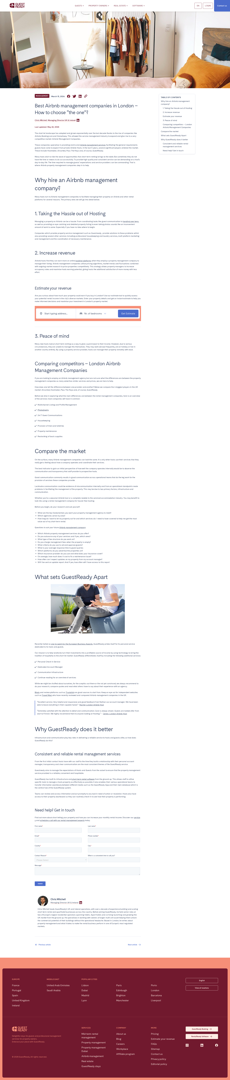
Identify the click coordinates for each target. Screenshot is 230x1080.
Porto (154, 985)
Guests (78, 6)
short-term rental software (83, 779)
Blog (118, 1038)
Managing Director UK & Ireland (62, 120)
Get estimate (128, 313)
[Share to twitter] (74, 96)
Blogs (37, 692)
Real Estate (120, 6)
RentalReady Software (200, 1036)
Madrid (85, 995)
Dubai (84, 990)
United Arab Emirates (58, 985)
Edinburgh (121, 990)
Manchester (122, 1000)
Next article (132, 945)
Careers (120, 1043)
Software (137, 6)
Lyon (84, 1000)
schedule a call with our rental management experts (62, 820)
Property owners (98, 6)
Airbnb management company (72, 527)
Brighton (120, 995)
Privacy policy (158, 1059)
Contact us (222, 6)
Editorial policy (159, 1064)
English (202, 980)
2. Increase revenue (171, 112)
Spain (15, 995)
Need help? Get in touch (173, 150)
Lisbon (85, 985)
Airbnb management (92, 1056)
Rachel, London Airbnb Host (91, 705)
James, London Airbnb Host (115, 714)
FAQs (154, 1043)
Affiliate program (125, 1054)
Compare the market (169, 131)
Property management (93, 1042)
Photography (43, 410)
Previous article (45, 945)
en (198, 6)
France (15, 985)
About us (121, 1033)
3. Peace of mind (170, 120)
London (155, 990)
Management (42, 96)
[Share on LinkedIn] (80, 96)
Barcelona (156, 995)
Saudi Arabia (53, 990)
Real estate (87, 1061)
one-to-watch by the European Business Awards (71, 644)
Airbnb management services (93, 145)
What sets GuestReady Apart (173, 135)
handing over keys (131, 221)
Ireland (15, 1005)
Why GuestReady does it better (174, 139)
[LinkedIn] (78, 120)
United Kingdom (21, 1000)
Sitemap (155, 1049)
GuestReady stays (91, 1066)
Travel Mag (47, 695)
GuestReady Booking (200, 1029)
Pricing (154, 1033)
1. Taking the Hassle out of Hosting (177, 108)
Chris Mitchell (41, 120)
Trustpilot (70, 692)
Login (208, 6)
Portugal (16, 990)
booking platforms (83, 261)
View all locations (202, 988)
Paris (119, 985)
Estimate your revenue (172, 116)
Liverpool (156, 1000)
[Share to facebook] (68, 96)
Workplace (122, 1049)
